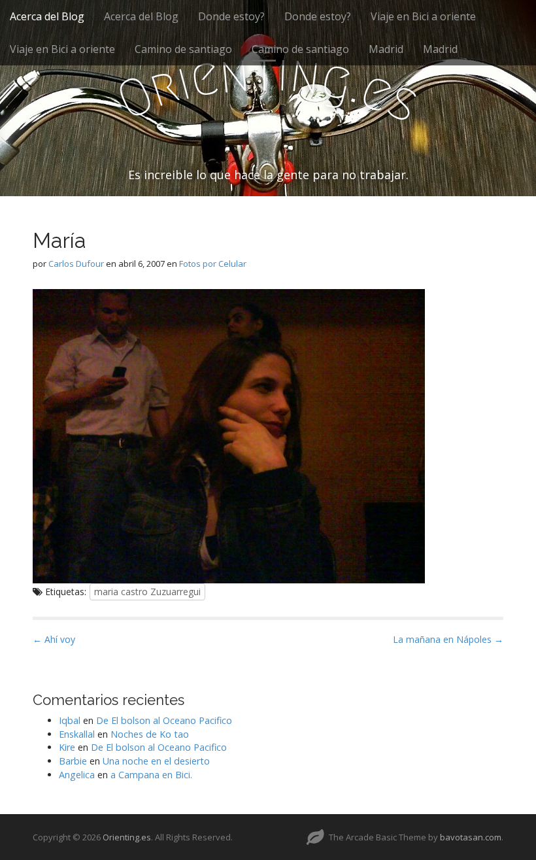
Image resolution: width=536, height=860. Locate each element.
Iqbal (69, 720)
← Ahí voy (54, 639)
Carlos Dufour (76, 263)
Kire (67, 747)
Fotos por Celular (212, 263)
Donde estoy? (231, 16)
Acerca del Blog (47, 16)
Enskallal (77, 734)
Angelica (77, 774)
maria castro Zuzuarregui (147, 591)
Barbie (73, 761)
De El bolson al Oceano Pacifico (164, 720)
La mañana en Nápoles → (448, 639)
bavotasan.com (470, 837)
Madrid (386, 49)
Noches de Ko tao (149, 734)
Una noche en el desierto (156, 761)
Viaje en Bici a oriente (423, 16)
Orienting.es (127, 837)
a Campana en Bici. (151, 774)
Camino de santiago (183, 49)
